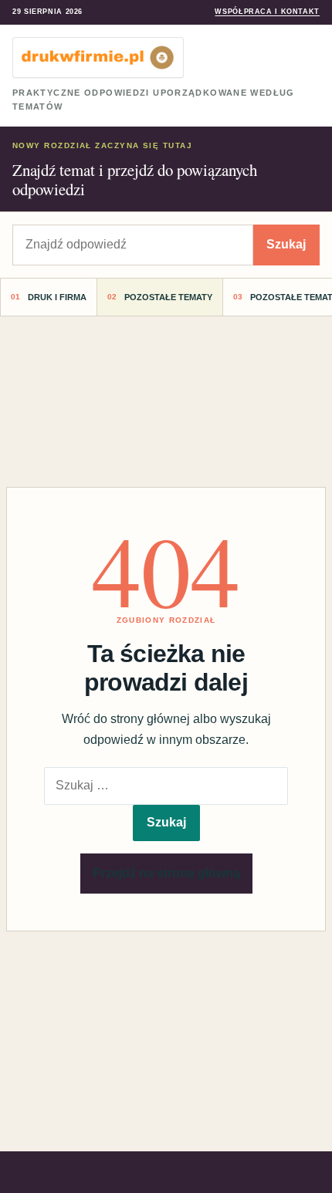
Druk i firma (57, 297)
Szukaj (286, 244)
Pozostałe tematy (168, 297)
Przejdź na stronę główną (166, 873)
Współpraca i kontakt (267, 11)
